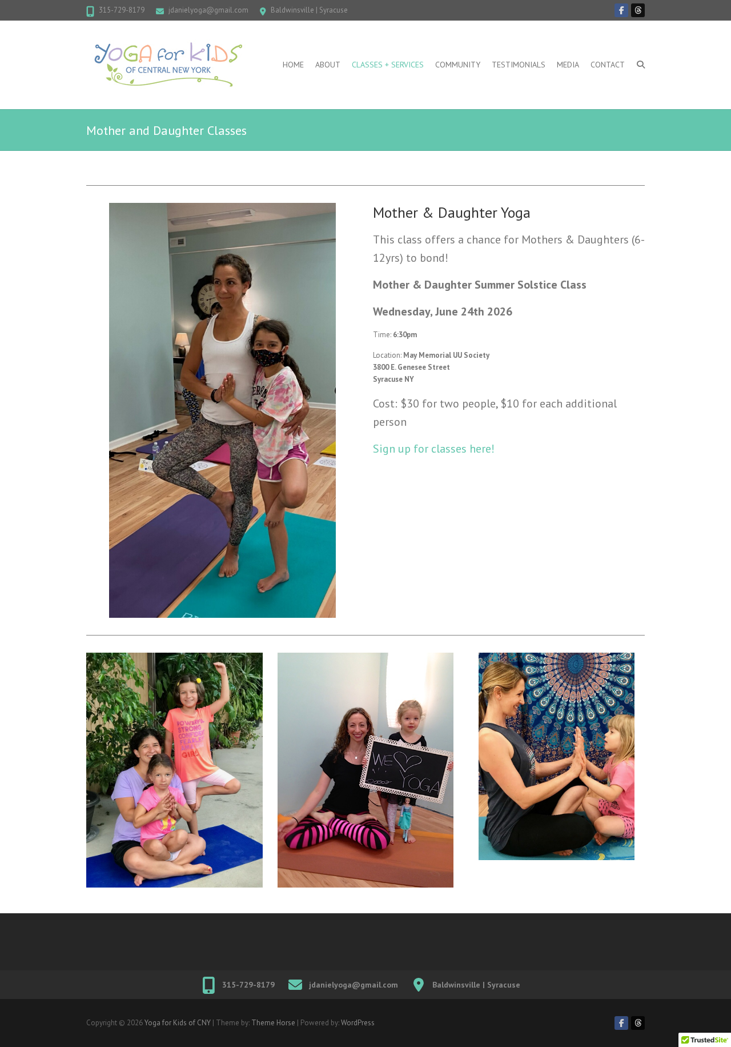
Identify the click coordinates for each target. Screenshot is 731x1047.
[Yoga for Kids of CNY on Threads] (638, 10)
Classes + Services (388, 64)
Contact (608, 64)
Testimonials (518, 64)
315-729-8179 (121, 10)
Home (293, 64)
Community (457, 64)
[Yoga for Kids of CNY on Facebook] (621, 10)
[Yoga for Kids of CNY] (168, 65)
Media (568, 64)
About (327, 64)
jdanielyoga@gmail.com (208, 10)
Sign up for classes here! (434, 448)
